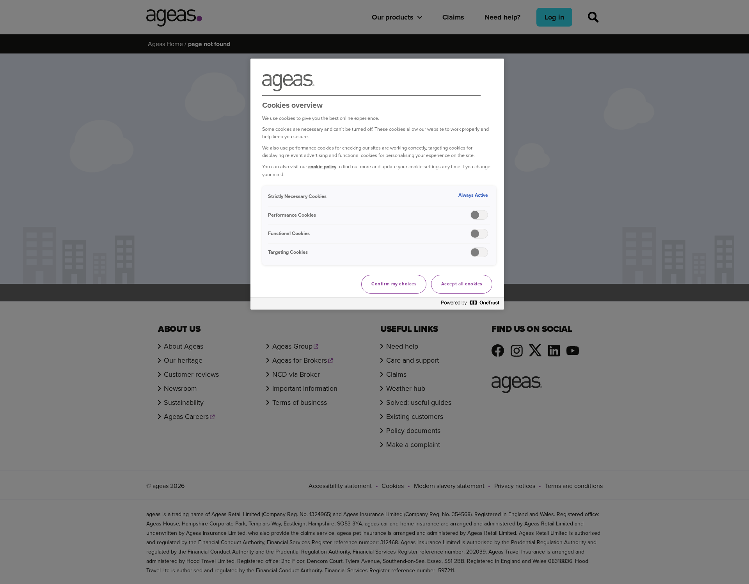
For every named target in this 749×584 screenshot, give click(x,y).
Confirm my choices (393, 284)
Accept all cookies (461, 284)
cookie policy (322, 166)
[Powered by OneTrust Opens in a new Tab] (470, 305)
